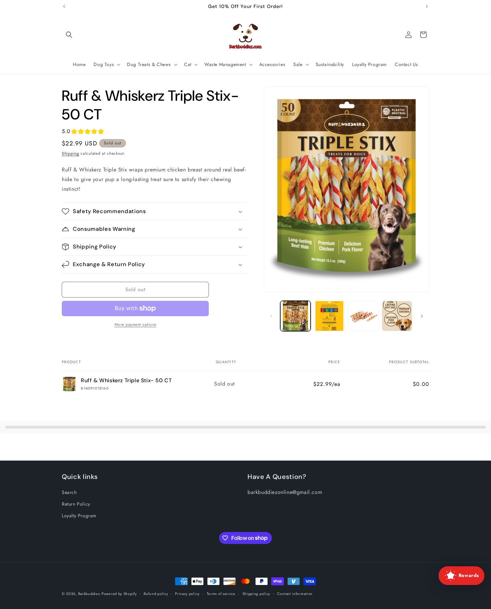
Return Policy (76, 504)
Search (69, 492)
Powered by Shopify (119, 593)
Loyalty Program (79, 515)
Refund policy (156, 593)
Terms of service (221, 593)
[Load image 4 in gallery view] (397, 316)
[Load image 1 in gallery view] (295, 316)
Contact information (295, 593)
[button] (69, 34)
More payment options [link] (135, 325)
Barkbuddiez (89, 593)
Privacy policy (187, 593)
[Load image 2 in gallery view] (329, 316)
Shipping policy (256, 593)
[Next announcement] (427, 6)
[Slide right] (422, 316)
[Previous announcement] (64, 6)
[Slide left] (271, 316)
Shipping (70, 153)
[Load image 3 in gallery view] (363, 316)
